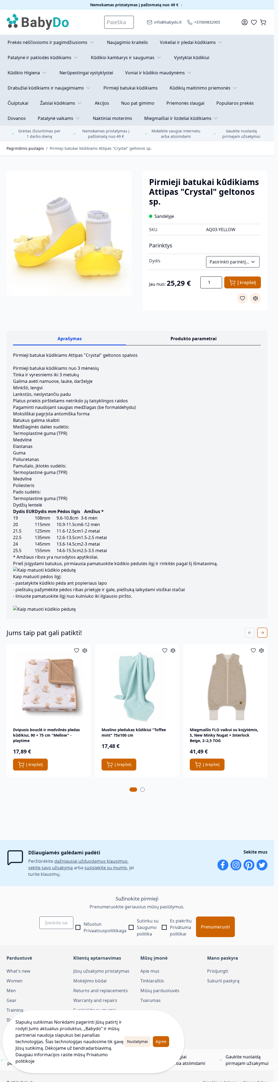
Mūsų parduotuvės (159, 991)
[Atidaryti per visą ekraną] (69, 233)
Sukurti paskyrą (223, 981)
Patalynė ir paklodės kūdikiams (39, 58)
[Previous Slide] (250, 633)
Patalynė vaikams (55, 118)
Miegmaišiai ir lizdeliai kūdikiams (177, 118)
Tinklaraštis (152, 981)
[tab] (133, 789)
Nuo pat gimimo (137, 103)
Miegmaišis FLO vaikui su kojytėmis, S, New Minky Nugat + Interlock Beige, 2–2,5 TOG (224, 735)
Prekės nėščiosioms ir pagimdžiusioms (47, 42)
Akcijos (102, 103)
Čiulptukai (18, 103)
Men (11, 991)
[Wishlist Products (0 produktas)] (253, 22)
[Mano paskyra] (244, 22)
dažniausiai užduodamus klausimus (91, 861)
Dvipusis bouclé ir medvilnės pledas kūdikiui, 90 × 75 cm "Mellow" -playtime (46, 735)
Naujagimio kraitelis (127, 42)
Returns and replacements (100, 991)
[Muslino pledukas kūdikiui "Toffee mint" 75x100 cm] (137, 686)
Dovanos (17, 118)
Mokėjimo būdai (90, 981)
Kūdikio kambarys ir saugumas (122, 58)
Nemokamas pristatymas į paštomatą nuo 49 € (134, 4)
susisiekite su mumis (105, 868)
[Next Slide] (262, 633)
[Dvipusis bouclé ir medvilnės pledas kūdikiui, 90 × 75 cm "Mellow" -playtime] (48, 686)
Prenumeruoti (215, 927)
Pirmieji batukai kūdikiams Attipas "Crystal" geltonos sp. (101, 148)
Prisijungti (217, 971)
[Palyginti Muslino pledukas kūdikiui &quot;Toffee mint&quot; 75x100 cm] (173, 650)
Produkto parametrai (193, 339)
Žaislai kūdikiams (57, 103)
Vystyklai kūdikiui (191, 58)
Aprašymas (70, 339)
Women (15, 981)
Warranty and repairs (95, 1000)
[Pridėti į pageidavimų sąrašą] (242, 298)
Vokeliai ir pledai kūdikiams (188, 42)
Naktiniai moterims (112, 118)
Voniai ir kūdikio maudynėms (155, 73)
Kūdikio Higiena (24, 73)
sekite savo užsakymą (50, 868)
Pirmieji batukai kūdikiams (130, 88)
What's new (18, 971)
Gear (12, 1000)
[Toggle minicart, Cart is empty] (263, 22)
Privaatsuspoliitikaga (105, 931)
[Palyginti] (255, 298)
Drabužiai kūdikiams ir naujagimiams (46, 88)
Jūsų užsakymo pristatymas (101, 971)
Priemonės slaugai (185, 103)
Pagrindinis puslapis (25, 148)
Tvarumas (150, 1000)
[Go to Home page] (38, 22)
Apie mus (149, 971)
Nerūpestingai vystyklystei (86, 73)
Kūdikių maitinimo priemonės (200, 88)
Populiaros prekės (235, 103)
